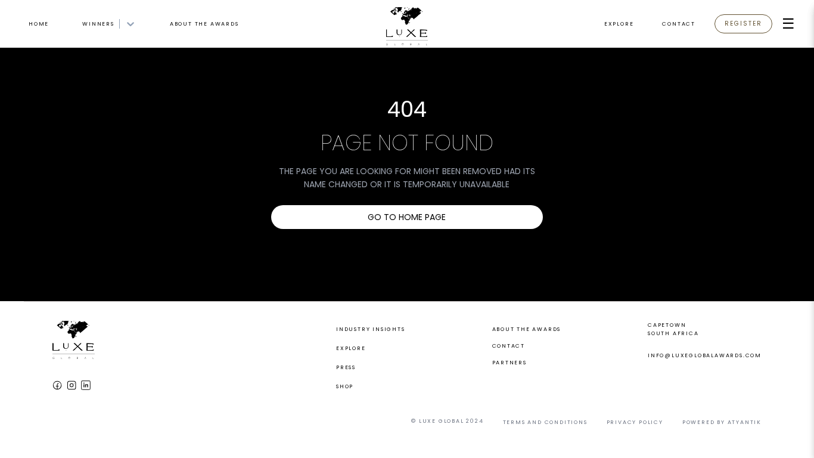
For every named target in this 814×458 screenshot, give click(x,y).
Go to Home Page (407, 217)
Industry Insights (370, 329)
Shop (344, 386)
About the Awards (204, 23)
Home (39, 23)
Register (743, 23)
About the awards (526, 329)
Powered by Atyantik (722, 422)
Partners (509, 362)
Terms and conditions (545, 422)
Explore (619, 23)
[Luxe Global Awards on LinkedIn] (86, 385)
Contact (678, 23)
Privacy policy (635, 422)
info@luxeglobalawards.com (705, 355)
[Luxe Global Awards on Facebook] (57, 385)
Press (346, 367)
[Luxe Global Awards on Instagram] (71, 385)
